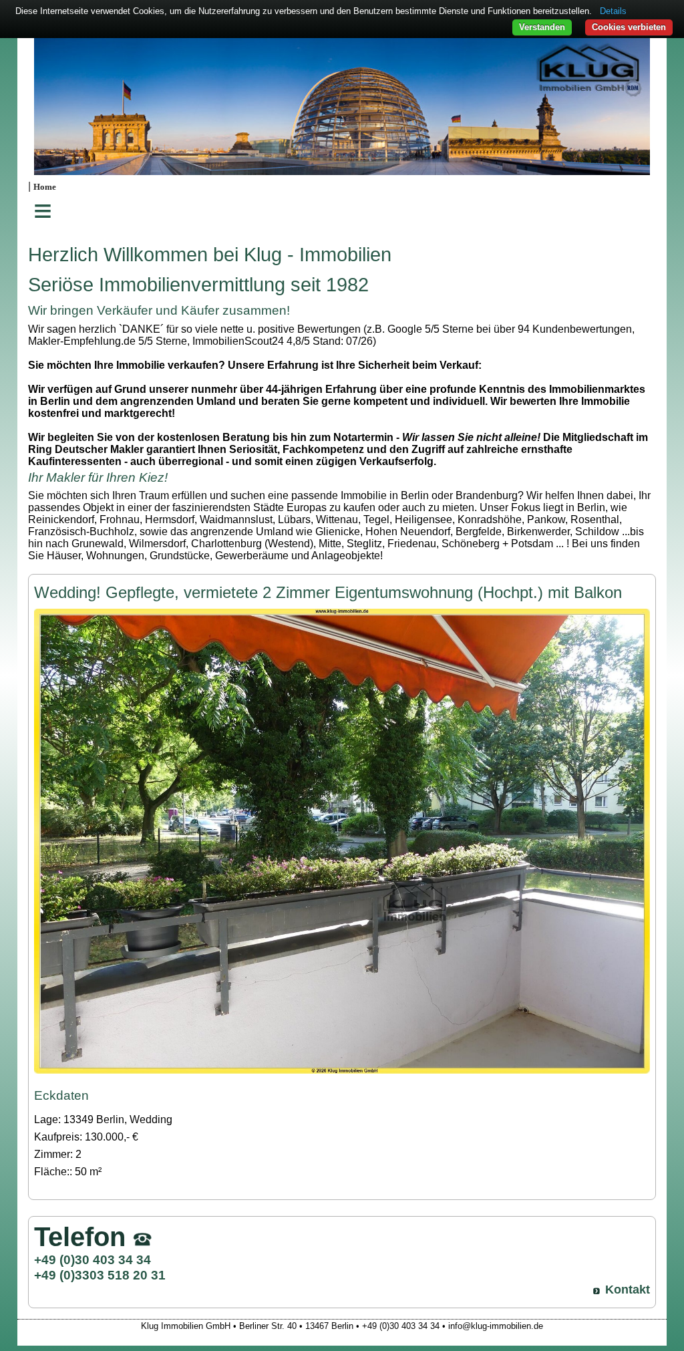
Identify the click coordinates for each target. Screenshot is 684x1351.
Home (44, 187)
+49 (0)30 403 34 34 (92, 1259)
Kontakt (627, 1289)
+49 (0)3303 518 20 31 (100, 1274)
